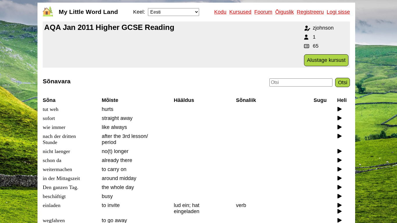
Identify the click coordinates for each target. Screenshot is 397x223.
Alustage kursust (326, 60)
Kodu (220, 12)
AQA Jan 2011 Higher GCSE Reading (109, 27)
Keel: (139, 12)
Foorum (263, 12)
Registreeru (310, 12)
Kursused (240, 12)
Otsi (342, 82)
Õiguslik (284, 12)
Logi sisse (338, 12)
